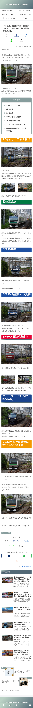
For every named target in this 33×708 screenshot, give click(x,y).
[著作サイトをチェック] (8, 556)
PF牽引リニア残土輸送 (13, 105)
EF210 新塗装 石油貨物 (13, 117)
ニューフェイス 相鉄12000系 (15, 124)
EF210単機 (9, 113)
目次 (14, 100)
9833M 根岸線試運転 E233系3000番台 (16, 129)
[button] (21, 41)
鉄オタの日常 (6, 533)
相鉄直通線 (9, 109)
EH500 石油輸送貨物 (13, 121)
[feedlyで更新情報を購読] (24, 556)
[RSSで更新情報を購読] (16, 560)
